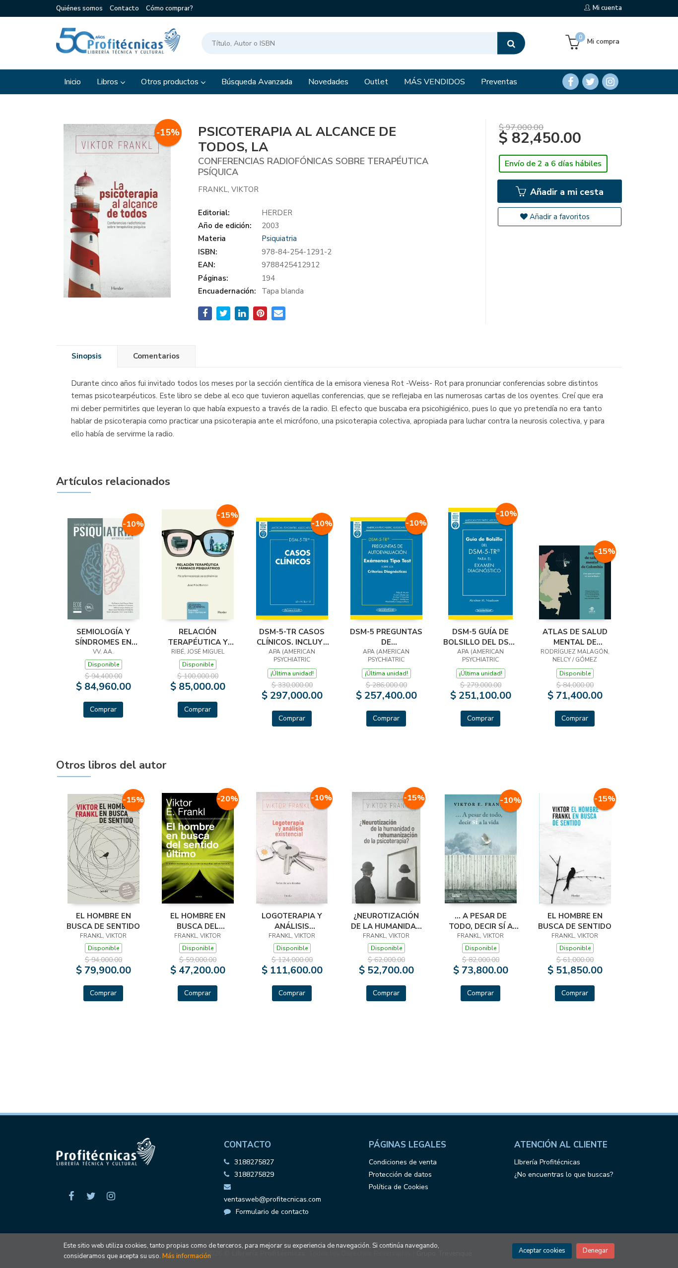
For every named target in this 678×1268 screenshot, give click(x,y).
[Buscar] (511, 43)
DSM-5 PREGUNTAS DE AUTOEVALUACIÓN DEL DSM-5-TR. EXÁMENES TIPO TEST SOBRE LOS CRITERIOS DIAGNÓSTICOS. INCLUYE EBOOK (386, 637)
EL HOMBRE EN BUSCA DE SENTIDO (103, 921)
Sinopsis (86, 356)
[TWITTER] (590, 81)
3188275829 (254, 1174)
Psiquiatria (279, 238)
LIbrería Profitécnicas (547, 1162)
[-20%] (198, 847)
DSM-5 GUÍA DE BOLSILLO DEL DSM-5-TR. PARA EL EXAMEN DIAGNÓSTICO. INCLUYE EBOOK (480, 637)
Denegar (595, 1250)
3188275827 (254, 1162)
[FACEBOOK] (570, 81)
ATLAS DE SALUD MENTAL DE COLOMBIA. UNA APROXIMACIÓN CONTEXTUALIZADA (574, 637)
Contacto (124, 8)
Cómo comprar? (169, 8)
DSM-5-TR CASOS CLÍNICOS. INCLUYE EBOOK (292, 637)
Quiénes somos (79, 8)
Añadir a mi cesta (566, 192)
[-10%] (103, 568)
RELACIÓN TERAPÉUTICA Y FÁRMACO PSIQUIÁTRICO (198, 637)
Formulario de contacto (272, 1211)
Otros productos (171, 81)
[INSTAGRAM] (610, 81)
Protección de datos (400, 1174)
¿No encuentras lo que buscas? (563, 1174)
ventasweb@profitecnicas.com (272, 1199)
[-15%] (198, 564)
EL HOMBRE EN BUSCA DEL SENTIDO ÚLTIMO (197, 921)
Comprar (103, 709)
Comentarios (156, 356)
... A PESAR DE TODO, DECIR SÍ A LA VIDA (481, 921)
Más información (186, 1256)
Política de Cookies (398, 1187)
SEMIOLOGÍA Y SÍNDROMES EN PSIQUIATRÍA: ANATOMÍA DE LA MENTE (103, 637)
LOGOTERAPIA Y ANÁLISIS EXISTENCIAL (292, 921)
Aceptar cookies (542, 1250)
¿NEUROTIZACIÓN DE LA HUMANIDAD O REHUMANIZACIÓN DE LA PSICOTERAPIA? (386, 921)
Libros (108, 81)
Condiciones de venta (403, 1162)
